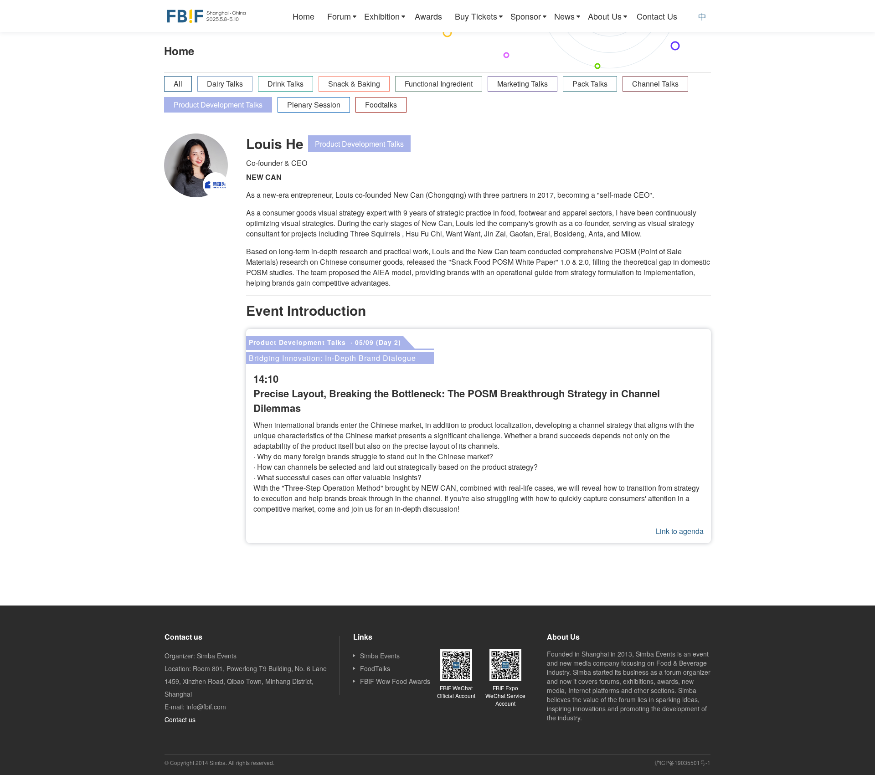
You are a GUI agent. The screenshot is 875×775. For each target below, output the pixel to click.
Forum (339, 16)
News (564, 16)
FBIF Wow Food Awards (395, 681)
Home (303, 16)
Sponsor (525, 16)
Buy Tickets (476, 16)
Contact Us (657, 16)
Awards (428, 16)
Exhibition (382, 16)
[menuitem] (303, 16)
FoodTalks (375, 668)
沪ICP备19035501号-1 (682, 762)
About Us (605, 16)
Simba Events (380, 655)
